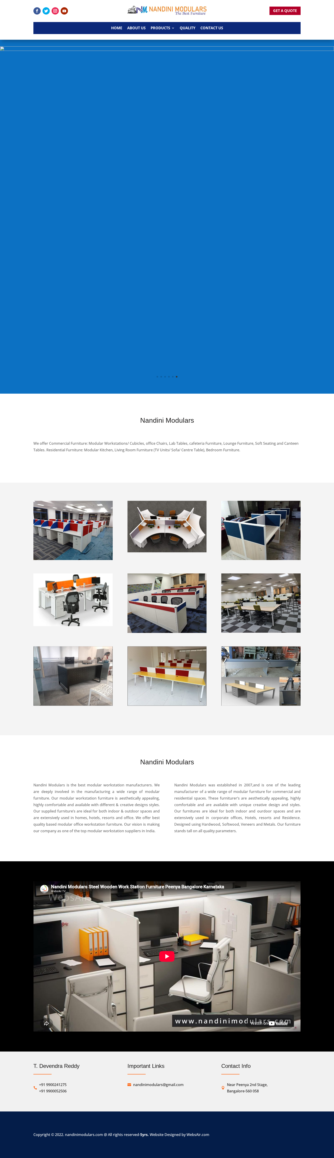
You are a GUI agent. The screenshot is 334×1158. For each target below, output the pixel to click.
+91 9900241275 (53, 869)
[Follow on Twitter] (46, 11)
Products (160, 28)
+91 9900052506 (53, 876)
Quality (187, 28)
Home (116, 28)
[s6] (167, 170)
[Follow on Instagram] (55, 11)
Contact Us (211, 28)
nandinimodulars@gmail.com (158, 869)
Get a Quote (285, 10)
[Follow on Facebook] (37, 11)
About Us (136, 28)
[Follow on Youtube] (64, 11)
